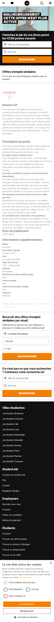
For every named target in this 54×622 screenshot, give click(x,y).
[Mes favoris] (12, 3)
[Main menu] (3, 3)
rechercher (27, 59)
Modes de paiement (11, 520)
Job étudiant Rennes (11, 456)
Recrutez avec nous (11, 504)
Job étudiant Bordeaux (13, 413)
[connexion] (50, 3)
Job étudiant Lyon (10, 429)
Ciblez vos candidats (12, 515)
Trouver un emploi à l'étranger (16, 544)
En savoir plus (26, 577)
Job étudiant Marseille (12, 440)
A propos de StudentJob (13, 475)
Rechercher (27, 393)
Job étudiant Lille (10, 424)
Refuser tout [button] (27, 611)
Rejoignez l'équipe (10, 491)
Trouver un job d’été (11, 555)
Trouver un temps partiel (13, 549)
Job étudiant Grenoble (12, 418)
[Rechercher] (43, 3)
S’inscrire (6, 509)
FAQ (4, 480)
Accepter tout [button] (27, 604)
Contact (6, 485)
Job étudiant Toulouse (12, 461)
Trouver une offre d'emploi (14, 539)
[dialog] (27, 591)
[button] (27, 617)
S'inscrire (6, 533)
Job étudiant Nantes (11, 445)
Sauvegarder (27, 356)
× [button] (51, 563)
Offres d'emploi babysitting (16, 303)
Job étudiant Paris (10, 450)
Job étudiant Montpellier (13, 434)
